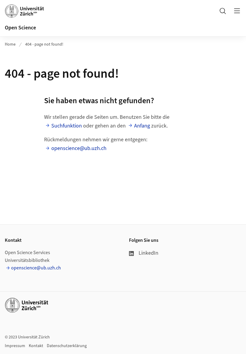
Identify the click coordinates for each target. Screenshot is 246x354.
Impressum (15, 346)
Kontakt (36, 346)
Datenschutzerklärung (67, 346)
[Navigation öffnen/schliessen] (237, 11)
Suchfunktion (66, 126)
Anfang (142, 126)
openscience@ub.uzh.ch (78, 148)
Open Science (20, 28)
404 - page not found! (44, 44)
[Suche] (222, 11)
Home (10, 44)
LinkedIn (148, 253)
